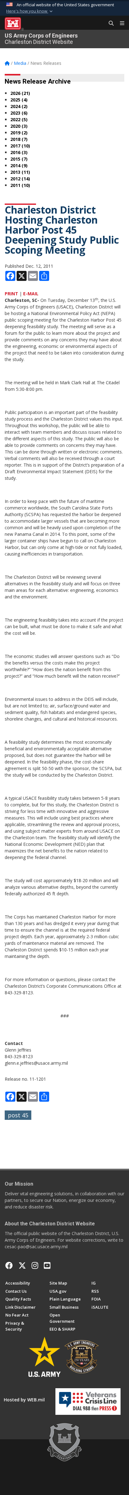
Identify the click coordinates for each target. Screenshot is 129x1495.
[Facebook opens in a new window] (9, 1265)
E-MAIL (31, 294)
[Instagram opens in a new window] (35, 1265)
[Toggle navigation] (119, 23)
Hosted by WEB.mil (24, 1400)
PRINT (11, 294)
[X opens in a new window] (22, 1265)
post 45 (18, 1115)
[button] (30, 11)
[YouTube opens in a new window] (47, 1265)
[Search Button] (109, 23)
